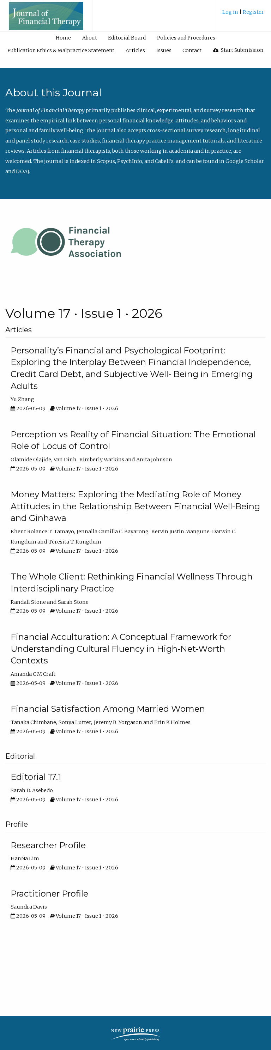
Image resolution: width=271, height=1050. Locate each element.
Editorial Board (127, 38)
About (89, 38)
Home (63, 38)
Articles (135, 50)
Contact (191, 50)
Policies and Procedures (186, 38)
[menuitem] (243, 14)
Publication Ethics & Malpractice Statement (60, 50)
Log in (230, 12)
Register (253, 12)
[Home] (46, 19)
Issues (163, 50)
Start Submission (241, 50)
